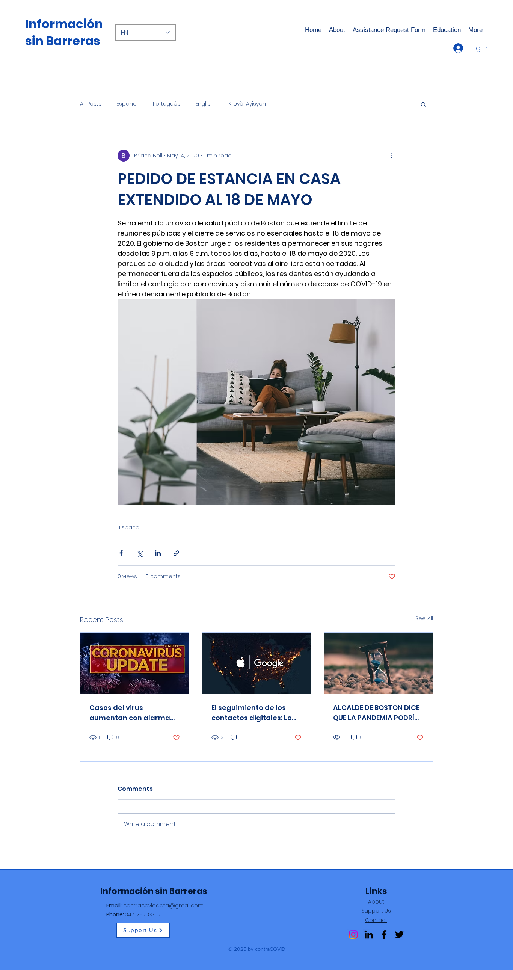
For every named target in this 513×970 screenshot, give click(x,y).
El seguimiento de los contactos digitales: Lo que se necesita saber (251, 713)
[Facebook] (384, 934)
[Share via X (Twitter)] (139, 553)
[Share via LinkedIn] (157, 553)
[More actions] (390, 155)
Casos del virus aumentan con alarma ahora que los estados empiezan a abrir (129, 713)
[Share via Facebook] (121, 553)
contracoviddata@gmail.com (163, 905)
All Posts (90, 103)
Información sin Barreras (64, 32)
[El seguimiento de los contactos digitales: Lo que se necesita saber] (256, 663)
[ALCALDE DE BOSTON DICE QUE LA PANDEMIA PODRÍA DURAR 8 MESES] (378, 663)
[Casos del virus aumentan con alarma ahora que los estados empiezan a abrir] (134, 663)
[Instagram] (353, 934)
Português (166, 103)
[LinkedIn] (368, 934)
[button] (423, 104)
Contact (376, 920)
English (204, 103)
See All (424, 618)
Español (127, 103)
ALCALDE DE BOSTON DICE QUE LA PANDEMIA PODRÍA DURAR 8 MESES (376, 713)
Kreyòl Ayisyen (247, 103)
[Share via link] (176, 553)
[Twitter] (399, 934)
